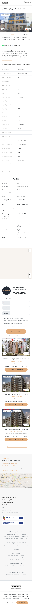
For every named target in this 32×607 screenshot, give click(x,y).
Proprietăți (5, 495)
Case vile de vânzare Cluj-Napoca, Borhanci (16, 557)
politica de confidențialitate (19, 326)
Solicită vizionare (16, 331)
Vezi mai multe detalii (16, 370)
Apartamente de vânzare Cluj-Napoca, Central (16, 536)
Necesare (8, 598)
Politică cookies (6, 510)
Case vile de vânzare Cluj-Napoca (16, 555)
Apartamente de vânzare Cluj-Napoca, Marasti (16, 545)
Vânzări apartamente (16, 532)
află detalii (22, 594)
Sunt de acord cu (15, 326)
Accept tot (22, 602)
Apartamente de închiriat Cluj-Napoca (16, 574)
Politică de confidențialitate (10, 512)
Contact (4, 504)
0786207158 (19, 293)
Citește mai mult (7, 60)
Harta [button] (28, 29)
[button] (2, 21)
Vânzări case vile (16, 553)
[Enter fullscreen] (30, 250)
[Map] (16, 263)
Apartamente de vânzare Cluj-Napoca (16, 534)
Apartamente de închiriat (16, 572)
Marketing (26, 598)
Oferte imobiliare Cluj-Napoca (11, 64)
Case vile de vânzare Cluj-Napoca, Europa (16, 559)
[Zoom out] (30, 277)
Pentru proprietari (7, 502)
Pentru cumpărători (8, 500)
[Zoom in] (30, 274)
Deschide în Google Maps (9, 470)
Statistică (16, 598)
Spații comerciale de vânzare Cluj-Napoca (16, 565)
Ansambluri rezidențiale (9, 497)
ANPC (3, 508)
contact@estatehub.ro (8, 465)
